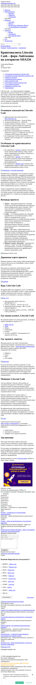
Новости (7, 10)
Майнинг (8, 20)
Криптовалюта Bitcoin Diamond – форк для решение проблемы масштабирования (18, 530)
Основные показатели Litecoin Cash (17, 74)
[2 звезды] (11, 492)
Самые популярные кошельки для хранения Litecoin (18, 610)
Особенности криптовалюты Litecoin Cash (19, 76)
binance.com (13, 567)
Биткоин (11, 13)
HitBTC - (8, 590)
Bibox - (8, 573)
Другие (4, 593)
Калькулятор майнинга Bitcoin (18, 25)
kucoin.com (12, 578)
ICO (6, 39)
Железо (10, 23)
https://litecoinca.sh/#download (25, 346)
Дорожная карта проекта (13, 79)
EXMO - (8, 584)
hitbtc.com (12, 590)
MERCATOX (9, 324)
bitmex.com (12, 564)
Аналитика (12, 34)
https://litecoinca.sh (10, 119)
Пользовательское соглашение (11, 663)
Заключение (9, 88)
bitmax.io (11, 576)
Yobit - (7, 587)
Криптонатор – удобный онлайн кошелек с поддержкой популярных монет (15, 635)
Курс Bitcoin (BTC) (14, 35)
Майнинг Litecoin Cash (13, 86)
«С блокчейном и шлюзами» (17, 27)
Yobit (6, 326)
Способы (11, 22)
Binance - (9, 567)
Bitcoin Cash (20, 163)
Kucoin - (9, 578)
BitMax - (8, 576)
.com (8, 3)
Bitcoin (18, 157)
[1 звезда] (4, 492)
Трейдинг (8, 30)
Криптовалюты (10, 11)
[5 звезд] (32, 492)
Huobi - (8, 570)
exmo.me (11, 584)
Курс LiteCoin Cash (11, 81)
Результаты (30, 597)
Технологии (8, 41)
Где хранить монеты (12, 84)
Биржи (10, 32)
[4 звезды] (25, 492)
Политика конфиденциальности (15, 664)
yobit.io (9, 587)
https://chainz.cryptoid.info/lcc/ (10, 423)
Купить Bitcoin (5, 46)
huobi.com (11, 570)
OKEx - (8, 581)
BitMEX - (9, 564)
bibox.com (11, 573)
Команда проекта (11, 77)
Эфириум (11, 15)
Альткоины (12, 17)
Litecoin (18, 150)
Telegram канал (22, 458)
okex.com (11, 581)
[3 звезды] (18, 492)
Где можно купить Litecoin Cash (16, 82)
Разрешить (19, 682)
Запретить (29, 682)
